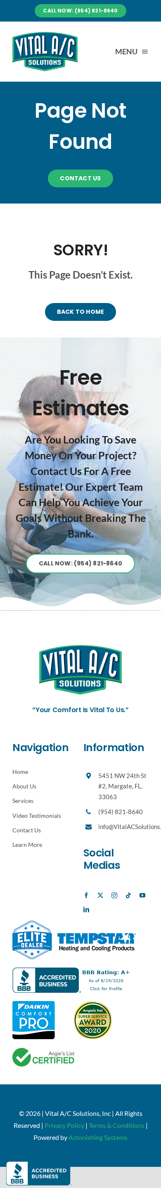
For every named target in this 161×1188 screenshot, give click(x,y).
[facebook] (86, 895)
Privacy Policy (64, 1125)
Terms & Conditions (116, 1125)
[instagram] (114, 895)
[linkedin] (86, 909)
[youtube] (142, 895)
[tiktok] (128, 895)
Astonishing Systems (98, 1137)
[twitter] (100, 895)
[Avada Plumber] (45, 35)
